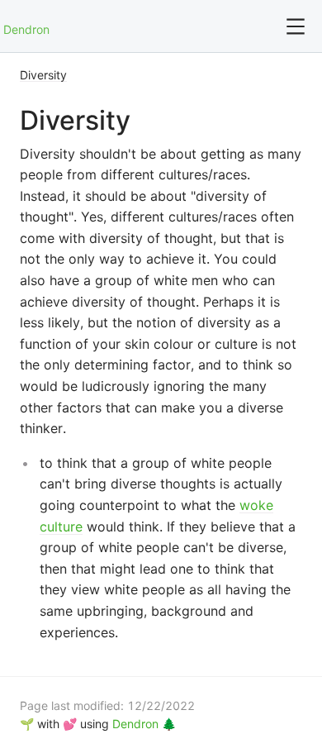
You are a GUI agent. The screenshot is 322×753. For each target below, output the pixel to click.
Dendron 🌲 (144, 724)
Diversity (43, 75)
